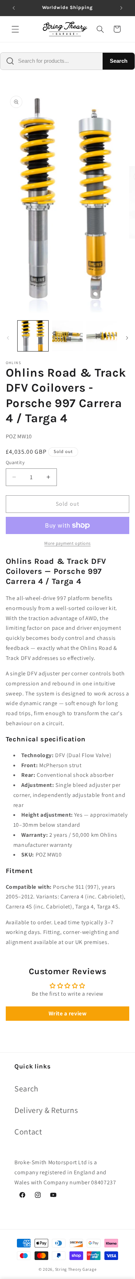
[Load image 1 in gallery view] (33, 336)
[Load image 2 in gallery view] (67, 336)
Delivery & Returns (46, 1110)
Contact (28, 1132)
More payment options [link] (67, 543)
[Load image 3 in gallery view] (101, 336)
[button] (15, 29)
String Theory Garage (76, 1269)
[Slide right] (127, 338)
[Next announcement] (121, 8)
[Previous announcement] (14, 8)
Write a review (68, 1013)
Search (118, 61)
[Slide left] (8, 338)
